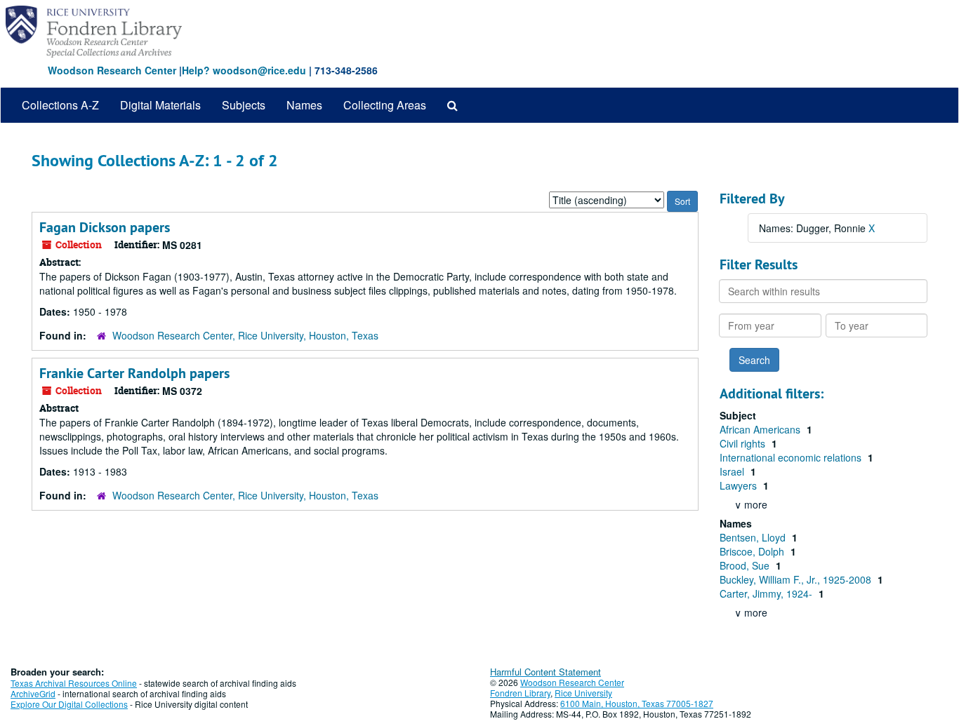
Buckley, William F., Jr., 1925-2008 (797, 579)
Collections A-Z (60, 105)
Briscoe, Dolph (753, 551)
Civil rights (744, 443)
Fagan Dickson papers (104, 227)
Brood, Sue (746, 565)
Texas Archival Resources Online (74, 683)
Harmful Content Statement (545, 671)
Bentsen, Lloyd (754, 537)
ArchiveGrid (33, 693)
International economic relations (792, 457)
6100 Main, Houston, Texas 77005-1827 (636, 703)
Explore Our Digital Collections (69, 704)
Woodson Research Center (112, 70)
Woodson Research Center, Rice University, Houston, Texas (245, 335)
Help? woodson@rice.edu (244, 70)
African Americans (761, 429)
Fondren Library (520, 693)
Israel (733, 471)
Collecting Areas (384, 105)
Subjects (243, 105)
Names (304, 105)
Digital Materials (160, 105)
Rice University (583, 693)
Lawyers (740, 485)
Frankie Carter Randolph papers (134, 373)
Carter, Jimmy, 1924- (767, 593)
